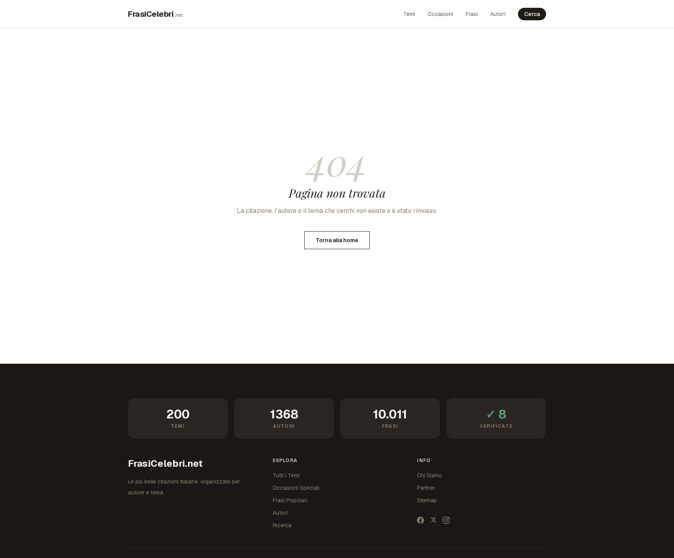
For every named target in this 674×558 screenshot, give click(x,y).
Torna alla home (337, 240)
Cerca (532, 14)
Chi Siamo (429, 475)
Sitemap (427, 500)
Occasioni (440, 14)
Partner (426, 487)
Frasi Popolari (290, 500)
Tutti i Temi (286, 475)
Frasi (472, 14)
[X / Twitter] (433, 520)
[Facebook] (420, 520)
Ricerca (282, 525)
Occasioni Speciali (296, 487)
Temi (409, 14)
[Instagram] (446, 520)
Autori (498, 14)
